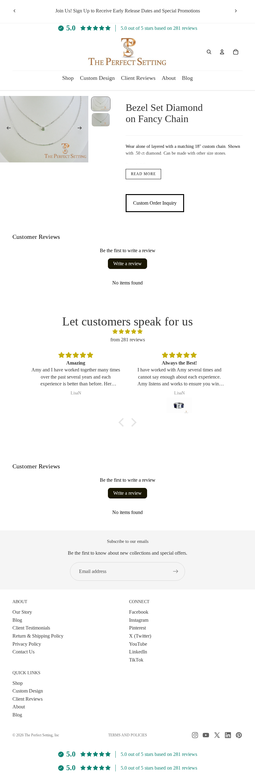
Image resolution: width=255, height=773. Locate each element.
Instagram (138, 620)
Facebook (138, 612)
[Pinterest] (239, 735)
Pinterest (137, 627)
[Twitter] (217, 735)
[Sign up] (175, 571)
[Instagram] (195, 735)
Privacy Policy (26, 643)
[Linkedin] (228, 735)
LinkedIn (138, 651)
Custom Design (27, 690)
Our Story (22, 612)
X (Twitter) (140, 636)
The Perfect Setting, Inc (42, 735)
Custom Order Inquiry (155, 203)
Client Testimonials (31, 627)
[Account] (222, 52)
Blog (17, 620)
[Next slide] (236, 11)
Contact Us (23, 651)
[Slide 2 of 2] (100, 119)
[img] (127, 332)
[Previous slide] (14, 11)
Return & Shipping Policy (37, 636)
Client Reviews (27, 699)
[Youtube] (206, 735)
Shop (17, 682)
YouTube (138, 643)
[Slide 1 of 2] (100, 104)
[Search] (209, 52)
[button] (122, 422)
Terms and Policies (127, 735)
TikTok (136, 659)
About (18, 706)
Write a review (127, 263)
